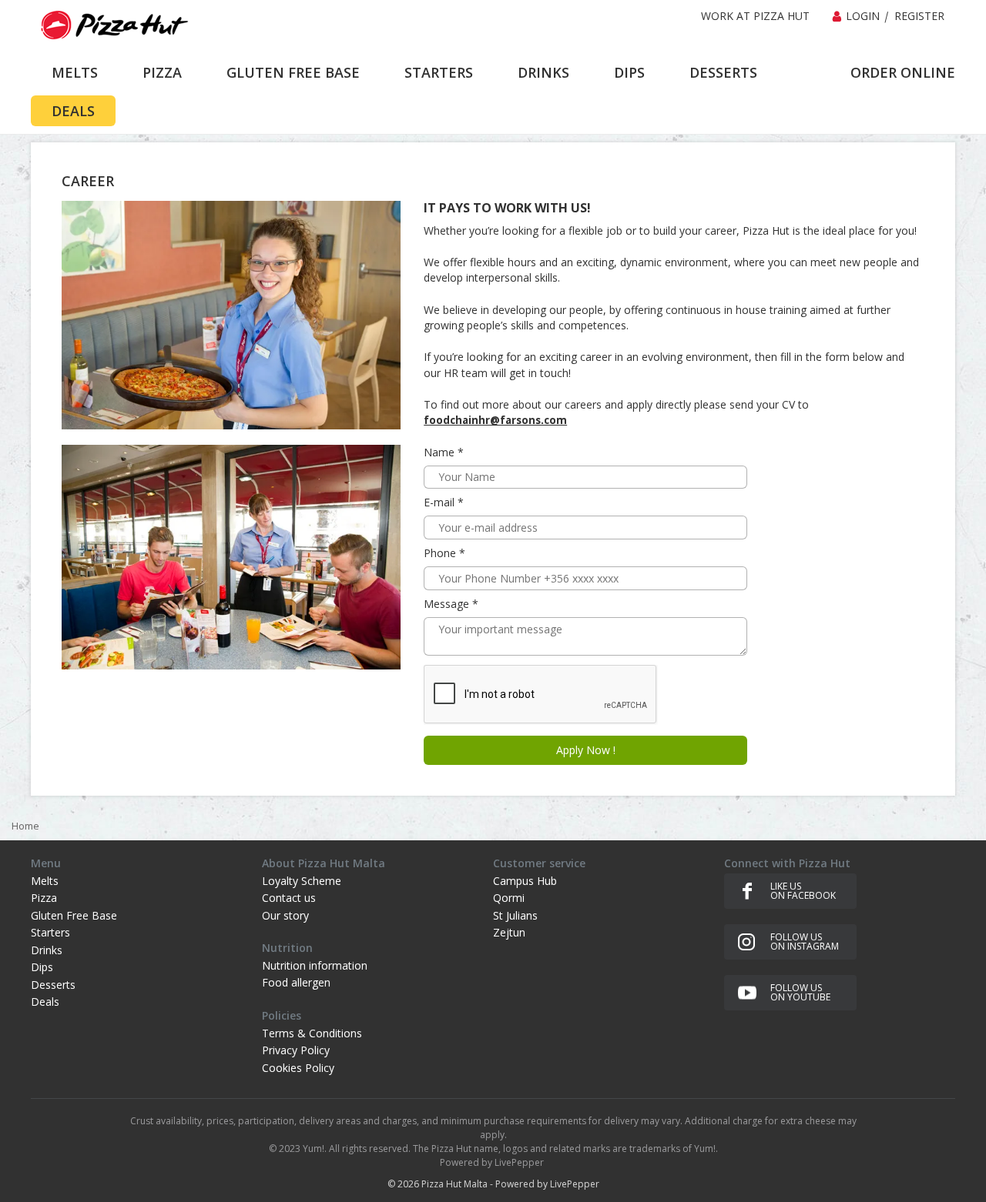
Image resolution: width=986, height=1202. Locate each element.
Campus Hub (525, 880)
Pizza (44, 897)
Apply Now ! (585, 750)
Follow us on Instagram (804, 941)
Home (25, 826)
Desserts (53, 984)
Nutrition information (314, 965)
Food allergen (296, 982)
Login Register (895, 15)
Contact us (289, 897)
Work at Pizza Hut (755, 15)
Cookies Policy (298, 1067)
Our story (285, 915)
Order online (902, 72)
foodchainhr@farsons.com (495, 420)
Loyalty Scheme (301, 880)
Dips (42, 967)
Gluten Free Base (74, 915)
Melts (45, 880)
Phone (441, 553)
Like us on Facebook (803, 891)
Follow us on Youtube (800, 992)
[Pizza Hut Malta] (112, 24)
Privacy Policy (296, 1050)
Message (448, 603)
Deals (45, 1001)
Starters (50, 932)
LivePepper (574, 1183)
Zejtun (509, 932)
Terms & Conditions (312, 1033)
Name (441, 452)
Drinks (46, 950)
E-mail (441, 502)
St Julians (515, 915)
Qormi (509, 897)
